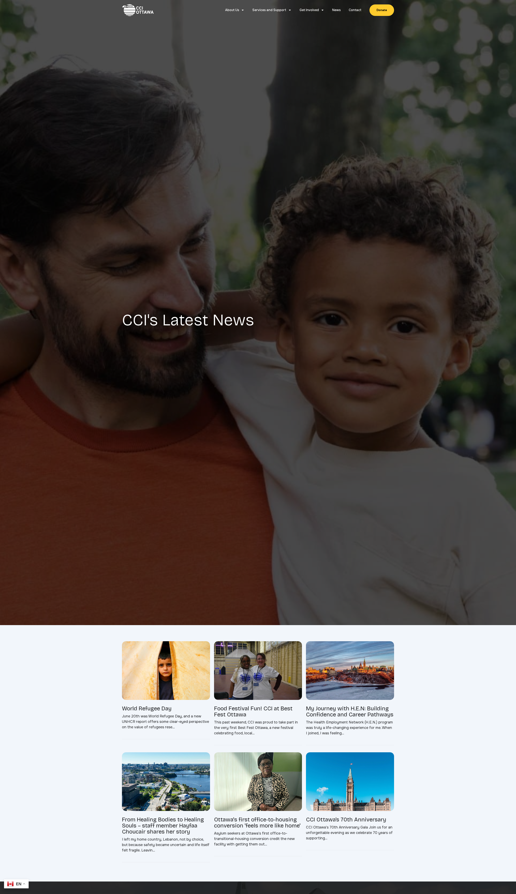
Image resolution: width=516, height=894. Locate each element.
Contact (355, 10)
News (336, 10)
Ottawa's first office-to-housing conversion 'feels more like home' (257, 822)
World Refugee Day (147, 708)
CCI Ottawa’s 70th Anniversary (346, 819)
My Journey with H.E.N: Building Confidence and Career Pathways (349, 711)
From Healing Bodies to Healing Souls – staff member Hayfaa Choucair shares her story (163, 825)
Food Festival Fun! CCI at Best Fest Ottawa (253, 711)
